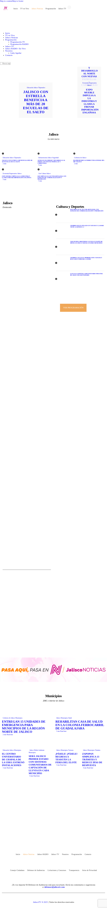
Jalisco (36, 88)
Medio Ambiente (39, 750)
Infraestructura (42, 158)
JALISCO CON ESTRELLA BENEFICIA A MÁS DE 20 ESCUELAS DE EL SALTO (35, 102)
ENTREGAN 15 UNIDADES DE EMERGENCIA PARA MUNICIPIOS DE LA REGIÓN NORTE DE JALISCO (23, 726)
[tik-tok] (57, 838)
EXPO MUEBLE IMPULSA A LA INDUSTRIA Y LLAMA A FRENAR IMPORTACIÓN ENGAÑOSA (90, 101)
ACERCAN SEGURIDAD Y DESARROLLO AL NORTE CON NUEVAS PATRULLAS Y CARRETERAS (89, 73)
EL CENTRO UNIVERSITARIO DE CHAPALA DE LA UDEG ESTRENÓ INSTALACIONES (13, 760)
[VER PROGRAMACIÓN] (80, 299)
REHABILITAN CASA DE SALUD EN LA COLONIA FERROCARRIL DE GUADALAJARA (79, 725)
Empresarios (93, 83)
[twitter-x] (50, 838)
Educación (30, 88)
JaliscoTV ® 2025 (40, 902)
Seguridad (55, 158)
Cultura (43, 173)
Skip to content (6, 1)
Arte (39, 173)
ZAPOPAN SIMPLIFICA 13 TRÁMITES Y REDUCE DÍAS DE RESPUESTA (92, 760)
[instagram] (64, 838)
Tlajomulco (41, 88)
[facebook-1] (43, 838)
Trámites (97, 750)
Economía (85, 83)
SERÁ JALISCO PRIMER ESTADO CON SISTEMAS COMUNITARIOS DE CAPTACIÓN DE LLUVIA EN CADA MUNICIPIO (40, 765)
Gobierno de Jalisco (80, 158)
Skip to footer (17, 1)
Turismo (70, 750)
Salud (70, 718)
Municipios (18, 718)
